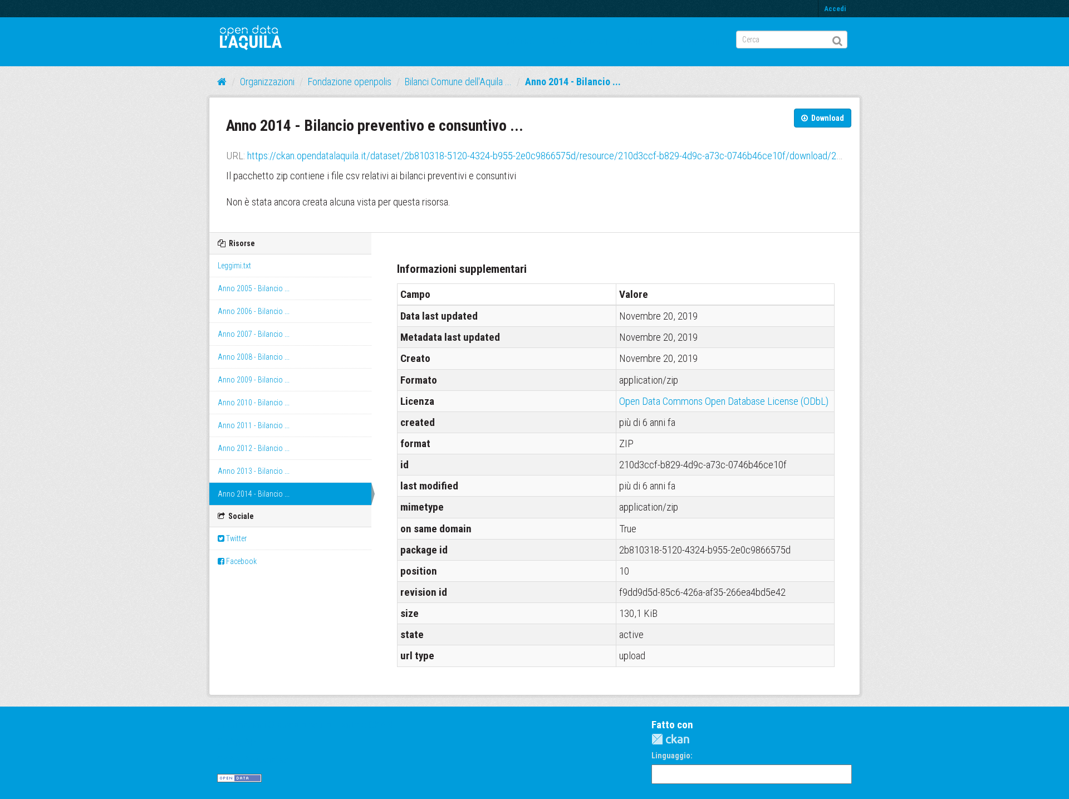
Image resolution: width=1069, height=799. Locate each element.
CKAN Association (254, 759)
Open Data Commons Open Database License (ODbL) (723, 401)
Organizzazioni (581, 41)
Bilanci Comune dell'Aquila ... (458, 81)
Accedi (835, 8)
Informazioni (694, 41)
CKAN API (238, 742)
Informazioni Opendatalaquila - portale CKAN (305, 724)
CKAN (670, 739)
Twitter (235, 538)
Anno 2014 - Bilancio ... (573, 81)
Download (827, 118)
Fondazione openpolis (349, 81)
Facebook (240, 561)
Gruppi (640, 41)
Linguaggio (670, 755)
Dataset (519, 41)
